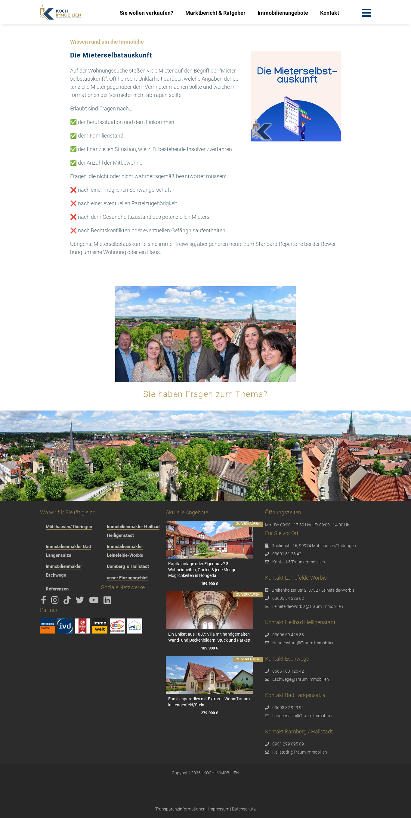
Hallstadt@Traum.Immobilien (299, 752)
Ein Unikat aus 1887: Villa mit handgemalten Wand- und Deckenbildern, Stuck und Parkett (209, 637)
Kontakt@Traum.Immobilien (298, 561)
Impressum (218, 809)
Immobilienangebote (283, 13)
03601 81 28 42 (286, 553)
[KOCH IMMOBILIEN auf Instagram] (56, 601)
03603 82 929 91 (288, 707)
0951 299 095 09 (288, 744)
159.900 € (209, 583)
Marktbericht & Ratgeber (215, 13)
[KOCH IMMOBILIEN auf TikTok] (68, 601)
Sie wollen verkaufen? (146, 13)
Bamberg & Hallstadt (128, 566)
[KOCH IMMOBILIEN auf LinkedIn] (108, 601)
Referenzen (57, 589)
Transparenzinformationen (180, 809)
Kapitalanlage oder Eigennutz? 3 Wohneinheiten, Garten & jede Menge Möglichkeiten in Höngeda (202, 569)
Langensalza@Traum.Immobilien (303, 715)
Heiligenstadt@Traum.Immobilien (303, 642)
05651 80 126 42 (288, 671)
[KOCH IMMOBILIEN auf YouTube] (95, 601)
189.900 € (209, 648)
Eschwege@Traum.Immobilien (300, 679)
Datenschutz (244, 809)
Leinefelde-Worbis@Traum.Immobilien (307, 606)
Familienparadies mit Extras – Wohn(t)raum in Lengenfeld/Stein (209, 701)
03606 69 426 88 (288, 634)
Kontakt (329, 13)
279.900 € (209, 713)
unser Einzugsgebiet (127, 578)
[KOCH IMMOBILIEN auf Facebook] (44, 601)
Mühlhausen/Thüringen (69, 526)
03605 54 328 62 (288, 598)
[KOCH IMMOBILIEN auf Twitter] (81, 601)
